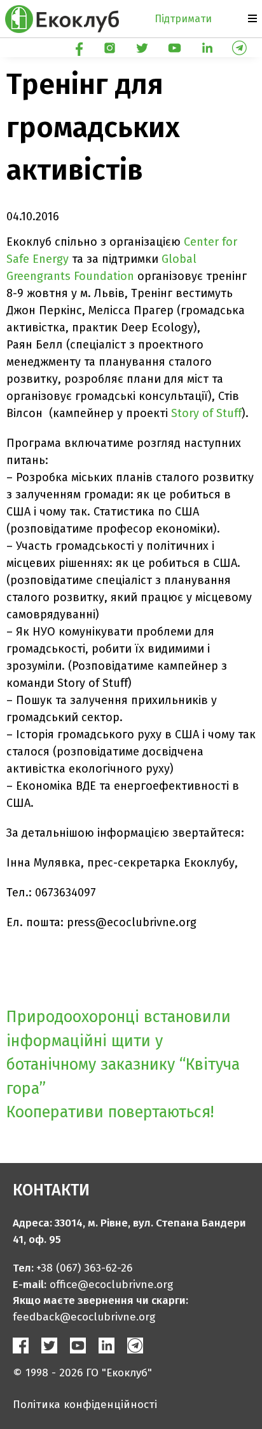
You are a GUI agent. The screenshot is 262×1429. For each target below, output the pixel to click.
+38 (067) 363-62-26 (84, 1268)
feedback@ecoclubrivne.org (84, 1317)
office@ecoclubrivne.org (111, 1284)
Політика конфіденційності (85, 1404)
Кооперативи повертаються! (110, 1112)
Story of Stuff (206, 413)
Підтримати (183, 19)
